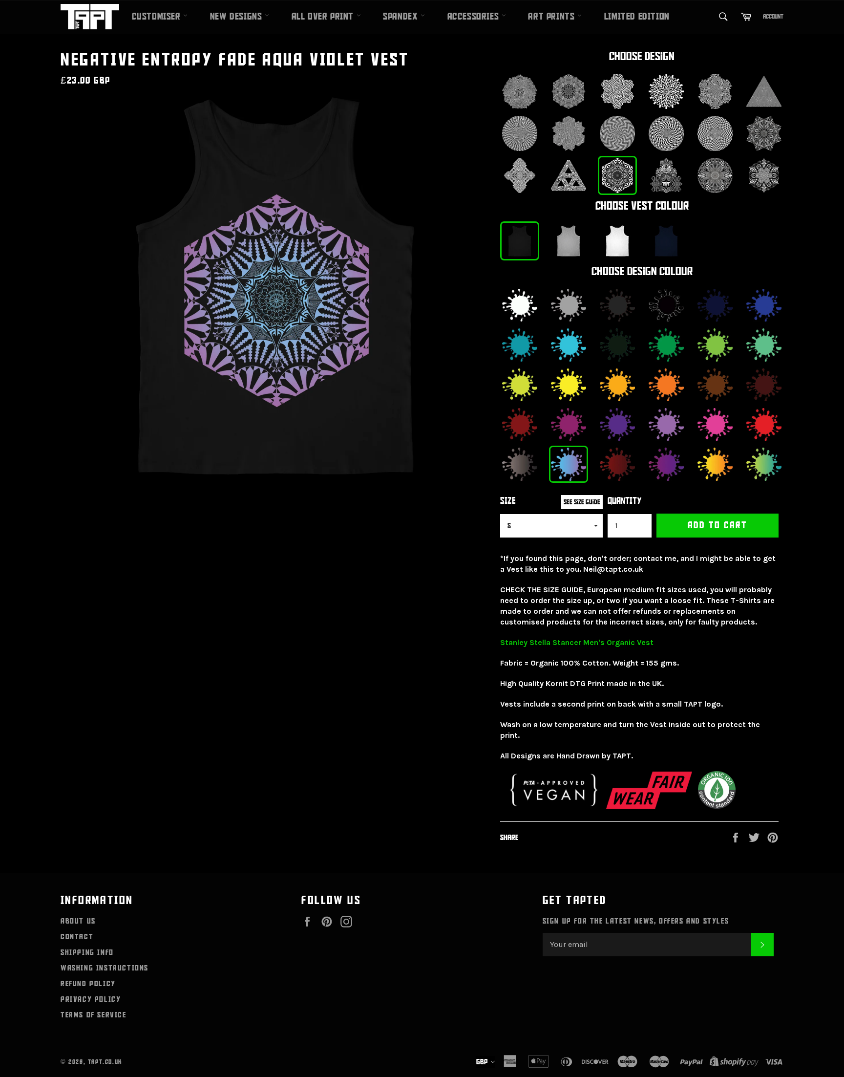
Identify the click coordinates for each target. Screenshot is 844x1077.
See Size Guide (582, 502)
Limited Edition (637, 16)
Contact (77, 936)
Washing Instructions (104, 968)
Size (508, 501)
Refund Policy (88, 983)
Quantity (625, 501)
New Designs (237, 16)
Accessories (474, 16)
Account (773, 16)
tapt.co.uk (105, 1061)
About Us (78, 921)
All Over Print (324, 16)
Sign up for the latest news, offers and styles (636, 921)
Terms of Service (94, 1015)
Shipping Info (87, 952)
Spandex (402, 16)
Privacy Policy (91, 999)
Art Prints (552, 16)
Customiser (158, 16)
